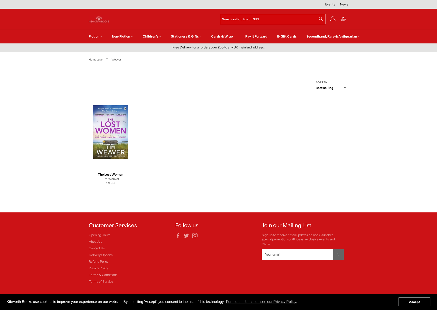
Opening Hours (99, 235)
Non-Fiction (121, 36)
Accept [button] (414, 302)
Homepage (96, 59)
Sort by (322, 82)
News (344, 4)
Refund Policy (98, 262)
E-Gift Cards (287, 36)
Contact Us (97, 248)
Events (330, 4)
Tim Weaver (113, 59)
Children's (151, 36)
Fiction (94, 36)
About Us (95, 241)
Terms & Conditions (103, 275)
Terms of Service (101, 282)
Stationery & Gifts (185, 36)
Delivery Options (101, 255)
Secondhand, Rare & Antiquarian (332, 36)
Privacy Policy (98, 268)
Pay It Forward (256, 36)
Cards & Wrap (222, 36)
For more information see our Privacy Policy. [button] (261, 302)
